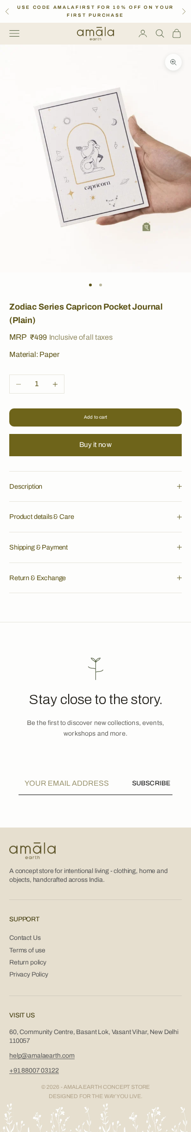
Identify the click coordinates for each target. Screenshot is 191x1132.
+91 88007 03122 (34, 1070)
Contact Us (24, 937)
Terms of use (27, 950)
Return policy (27, 962)
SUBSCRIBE (151, 783)
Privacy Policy (28, 974)
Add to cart (95, 417)
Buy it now (95, 444)
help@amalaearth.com (42, 1055)
